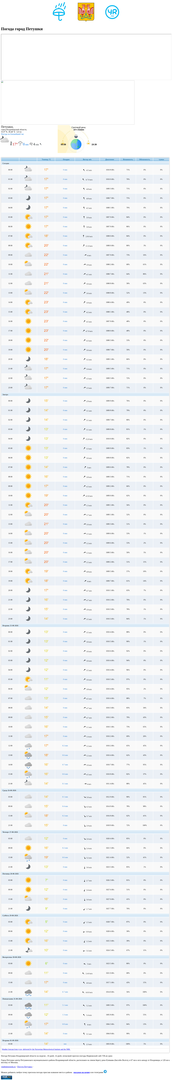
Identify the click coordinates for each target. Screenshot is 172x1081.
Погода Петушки (24, 1067)
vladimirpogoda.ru (8, 1067)
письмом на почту (82, 1072)
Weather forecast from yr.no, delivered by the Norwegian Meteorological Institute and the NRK (36, 1049)
